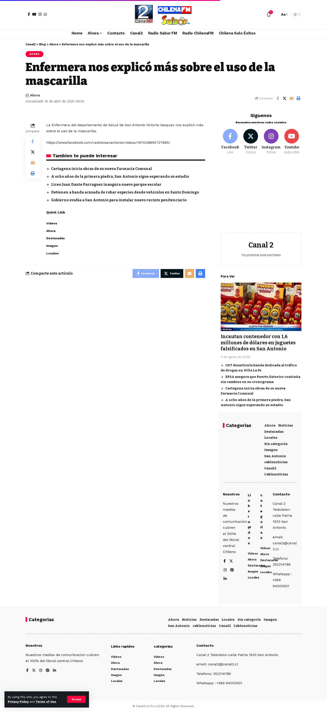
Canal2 (270, 468)
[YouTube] (34, 14)
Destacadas (274, 432)
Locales (270, 438)
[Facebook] (29, 14)
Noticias (285, 425)
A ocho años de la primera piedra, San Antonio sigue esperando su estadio (120, 176)
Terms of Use (46, 701)
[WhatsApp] (45, 14)
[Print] (298, 98)
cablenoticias (276, 462)
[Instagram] (40, 14)
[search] (275, 14)
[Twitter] (250, 142)
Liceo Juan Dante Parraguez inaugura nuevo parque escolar (106, 184)
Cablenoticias (276, 474)
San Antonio (275, 456)
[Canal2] (163, 14)
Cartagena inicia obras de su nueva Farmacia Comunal (101, 169)
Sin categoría (275, 444)
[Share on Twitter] (284, 98)
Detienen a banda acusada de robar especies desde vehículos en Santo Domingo (125, 192)
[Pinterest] (232, 570)
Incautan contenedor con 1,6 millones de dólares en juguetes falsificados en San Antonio (258, 343)
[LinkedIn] (225, 579)
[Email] (291, 98)
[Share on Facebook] (278, 98)
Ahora (34, 54)
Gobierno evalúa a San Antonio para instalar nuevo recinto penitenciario (119, 200)
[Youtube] (291, 142)
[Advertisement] (261, 197)
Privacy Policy (18, 701)
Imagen (271, 450)
